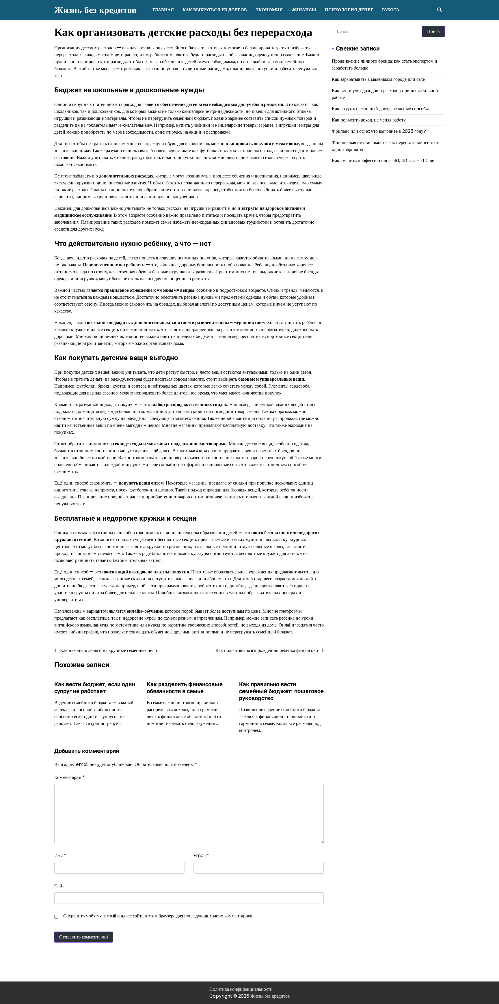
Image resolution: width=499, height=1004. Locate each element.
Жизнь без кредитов (95, 10)
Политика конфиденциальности (241, 989)
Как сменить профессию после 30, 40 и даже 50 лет (384, 160)
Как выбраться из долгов (215, 10)
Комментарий (69, 777)
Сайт (59, 886)
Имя (60, 855)
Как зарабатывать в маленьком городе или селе (378, 79)
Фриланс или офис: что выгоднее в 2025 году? (379, 131)
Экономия (269, 10)
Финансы (303, 10)
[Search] (439, 10)
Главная (163, 10)
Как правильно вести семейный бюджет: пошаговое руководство (281, 691)
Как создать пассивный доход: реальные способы (380, 108)
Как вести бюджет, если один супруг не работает (94, 688)
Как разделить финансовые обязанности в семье (185, 688)
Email (201, 855)
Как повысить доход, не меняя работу (369, 119)
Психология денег (349, 10)
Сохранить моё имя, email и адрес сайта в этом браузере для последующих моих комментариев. (158, 916)
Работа (390, 10)
